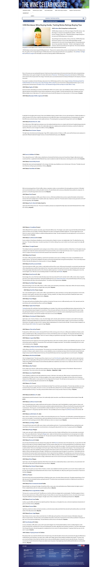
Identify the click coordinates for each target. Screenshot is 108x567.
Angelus (31, 87)
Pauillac (39, 263)
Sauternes (54, 75)
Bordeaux (56, 28)
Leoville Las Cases (33, 401)
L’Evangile (31, 246)
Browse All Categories (52, 556)
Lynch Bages (32, 422)
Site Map (75, 554)
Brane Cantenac (32, 130)
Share (32, 16)
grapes (25, 47)
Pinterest (82, 545)
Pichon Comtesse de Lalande (35, 483)
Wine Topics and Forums (61, 10)
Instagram (83, 545)
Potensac (31, 506)
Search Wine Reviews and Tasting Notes (40, 553)
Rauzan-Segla (32, 513)
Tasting (24, 308)
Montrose (56, 442)
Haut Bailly (31, 283)
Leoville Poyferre (33, 414)
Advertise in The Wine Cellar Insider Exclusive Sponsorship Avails (66, 556)
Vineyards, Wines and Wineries (29, 552)
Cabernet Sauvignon (61, 278)
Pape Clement (32, 466)
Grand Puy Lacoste (33, 263)
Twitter (80, 545)
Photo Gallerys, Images (65, 551)
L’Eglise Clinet (32, 305)
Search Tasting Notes (75, 10)
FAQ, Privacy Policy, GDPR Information (78, 556)
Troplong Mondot (34, 532)
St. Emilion (33, 324)
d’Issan (30, 298)
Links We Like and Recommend (64, 553)
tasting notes (67, 75)
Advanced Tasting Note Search (78, 21)
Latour (30, 373)
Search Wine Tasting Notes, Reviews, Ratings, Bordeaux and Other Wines (40, 556)
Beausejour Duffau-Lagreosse (36, 95)
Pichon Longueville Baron (34, 490)
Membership (26, 13)
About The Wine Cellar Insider (79, 551)
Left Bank (78, 51)
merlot (37, 332)
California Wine (48, 10)
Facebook (78, 545)
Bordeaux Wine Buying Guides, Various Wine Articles (54, 553)
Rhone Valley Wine (37, 10)
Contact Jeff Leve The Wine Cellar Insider (78, 553)
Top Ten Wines (51, 551)
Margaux (39, 130)
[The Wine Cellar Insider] (44, 4)
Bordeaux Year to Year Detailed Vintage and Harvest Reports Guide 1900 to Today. (56, 84)
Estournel (34, 237)
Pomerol (38, 161)
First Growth (57, 358)
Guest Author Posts (52, 555)
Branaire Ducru (32, 121)
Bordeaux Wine (26, 10)
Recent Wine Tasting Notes (28, 21)
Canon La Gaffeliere (29, 154)
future (36, 252)
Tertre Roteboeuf (29, 522)
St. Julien (38, 121)
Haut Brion (32, 290)
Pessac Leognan (30, 53)
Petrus (26, 474)
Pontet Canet (32, 499)
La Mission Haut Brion (35, 346)
